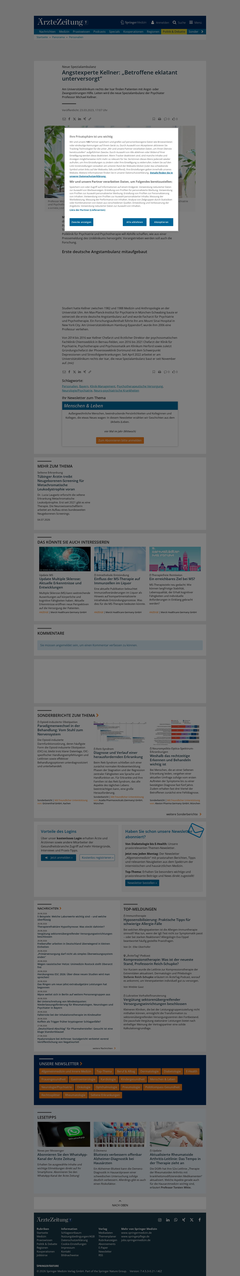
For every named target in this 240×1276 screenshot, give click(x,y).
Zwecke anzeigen (81, 222)
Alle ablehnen (135, 222)
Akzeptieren (161, 222)
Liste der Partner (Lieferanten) (87, 209)
